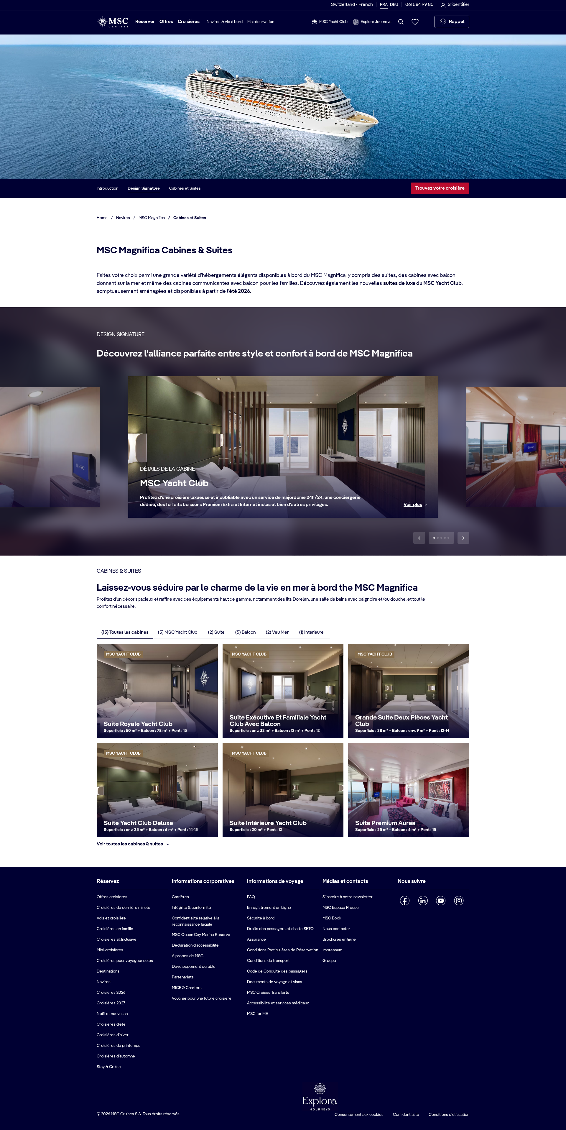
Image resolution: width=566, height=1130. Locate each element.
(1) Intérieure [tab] (311, 632)
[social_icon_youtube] (441, 901)
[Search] (401, 22)
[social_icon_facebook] (405, 901)
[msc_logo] (112, 22)
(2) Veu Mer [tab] (277, 632)
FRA (384, 5)
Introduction (107, 188)
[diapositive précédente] (419, 538)
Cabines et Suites (185, 188)
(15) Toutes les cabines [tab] (125, 632)
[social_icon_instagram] (459, 901)
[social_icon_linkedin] (423, 901)
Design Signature (144, 188)
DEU (394, 5)
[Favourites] (415, 22)
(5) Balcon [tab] (245, 632)
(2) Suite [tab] (216, 632)
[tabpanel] (283, 746)
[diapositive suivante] (463, 538)
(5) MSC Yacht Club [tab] (177, 632)
